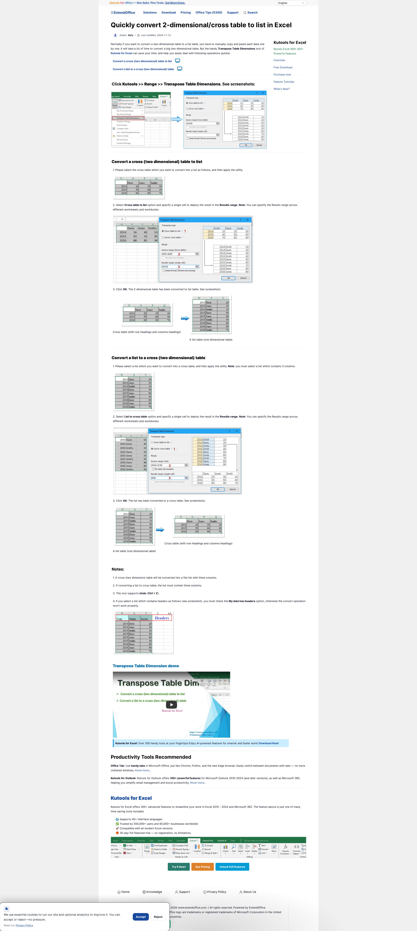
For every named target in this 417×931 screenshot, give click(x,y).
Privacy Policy (216, 892)
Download (169, 12)
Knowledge (154, 892)
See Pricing (202, 866)
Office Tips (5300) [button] (209, 12)
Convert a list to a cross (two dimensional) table (143, 69)
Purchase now (282, 74)
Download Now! (269, 743)
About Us (249, 892)
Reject (158, 916)
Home (125, 892)
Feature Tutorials (284, 81)
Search (252, 12)
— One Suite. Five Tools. (147, 3)
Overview (279, 60)
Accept (141, 916)
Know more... (143, 770)
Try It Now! (179, 866)
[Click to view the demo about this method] (176, 61)
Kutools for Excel (121, 53)
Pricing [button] (186, 12)
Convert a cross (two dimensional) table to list (142, 61)
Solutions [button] (150, 12)
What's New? (282, 88)
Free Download (283, 67)
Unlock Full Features (232, 866)
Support (232, 12)
